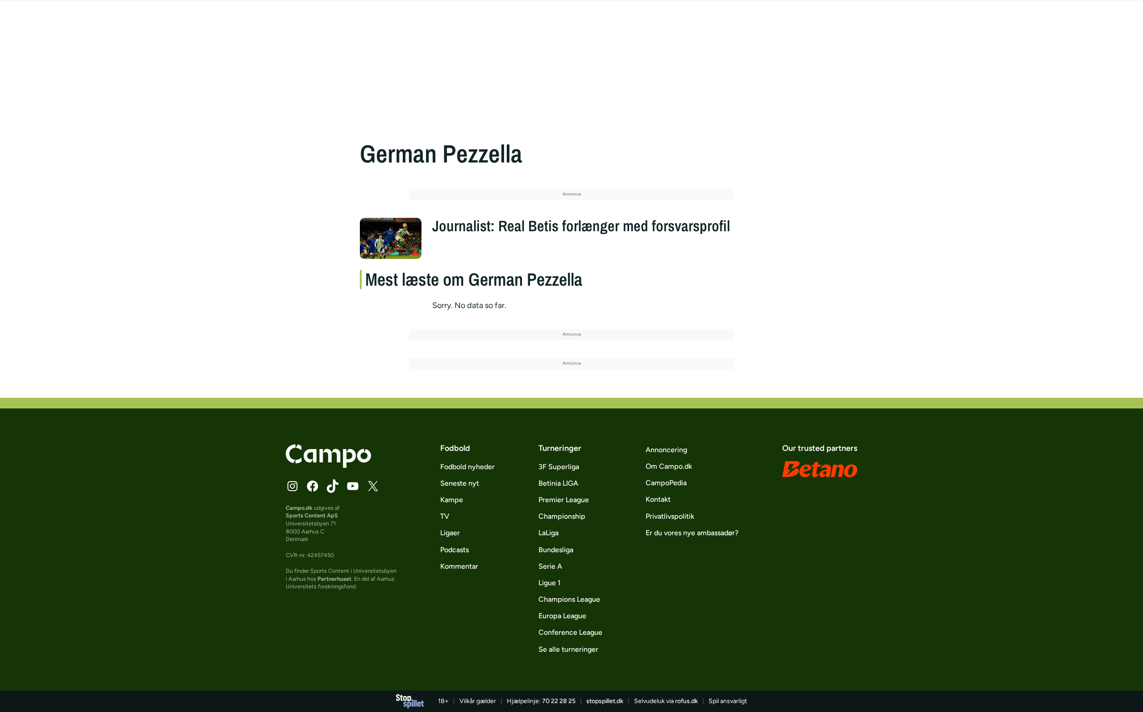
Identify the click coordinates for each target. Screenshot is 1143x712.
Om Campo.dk (669, 466)
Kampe (451, 499)
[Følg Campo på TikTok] (332, 486)
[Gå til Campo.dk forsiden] (328, 465)
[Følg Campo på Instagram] (292, 486)
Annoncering (666, 450)
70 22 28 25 (559, 701)
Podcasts (454, 549)
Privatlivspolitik (670, 516)
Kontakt (658, 499)
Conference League (570, 632)
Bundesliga (555, 549)
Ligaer (450, 533)
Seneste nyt (459, 483)
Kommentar (459, 566)
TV (444, 516)
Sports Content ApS (312, 515)
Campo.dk (299, 507)
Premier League (563, 499)
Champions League (569, 599)
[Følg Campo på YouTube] (352, 486)
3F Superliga (558, 466)
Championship (561, 516)
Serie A (550, 566)
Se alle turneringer (568, 649)
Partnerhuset (334, 578)
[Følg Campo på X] (373, 486)
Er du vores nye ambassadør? (692, 533)
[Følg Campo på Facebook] (312, 486)
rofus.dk (686, 701)
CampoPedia (666, 483)
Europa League (562, 616)
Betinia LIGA (558, 483)
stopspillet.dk (604, 701)
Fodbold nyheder (467, 466)
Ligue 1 (549, 583)
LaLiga (548, 533)
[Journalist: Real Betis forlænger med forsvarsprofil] (390, 238)
